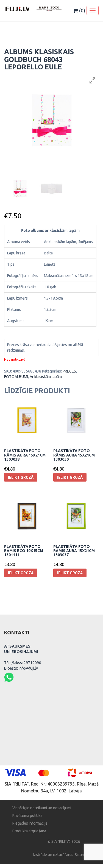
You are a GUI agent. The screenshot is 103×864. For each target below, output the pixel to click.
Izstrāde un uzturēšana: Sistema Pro (64, 854)
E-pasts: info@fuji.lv (21, 668)
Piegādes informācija (29, 823)
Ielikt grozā (21, 477)
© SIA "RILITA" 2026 (64, 841)
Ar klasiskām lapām (46, 376)
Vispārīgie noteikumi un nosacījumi (41, 808)
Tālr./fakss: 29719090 (22, 663)
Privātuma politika (27, 815)
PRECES (69, 371)
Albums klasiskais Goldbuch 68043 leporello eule (39, 59)
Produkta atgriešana (29, 831)
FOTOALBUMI (16, 376)
